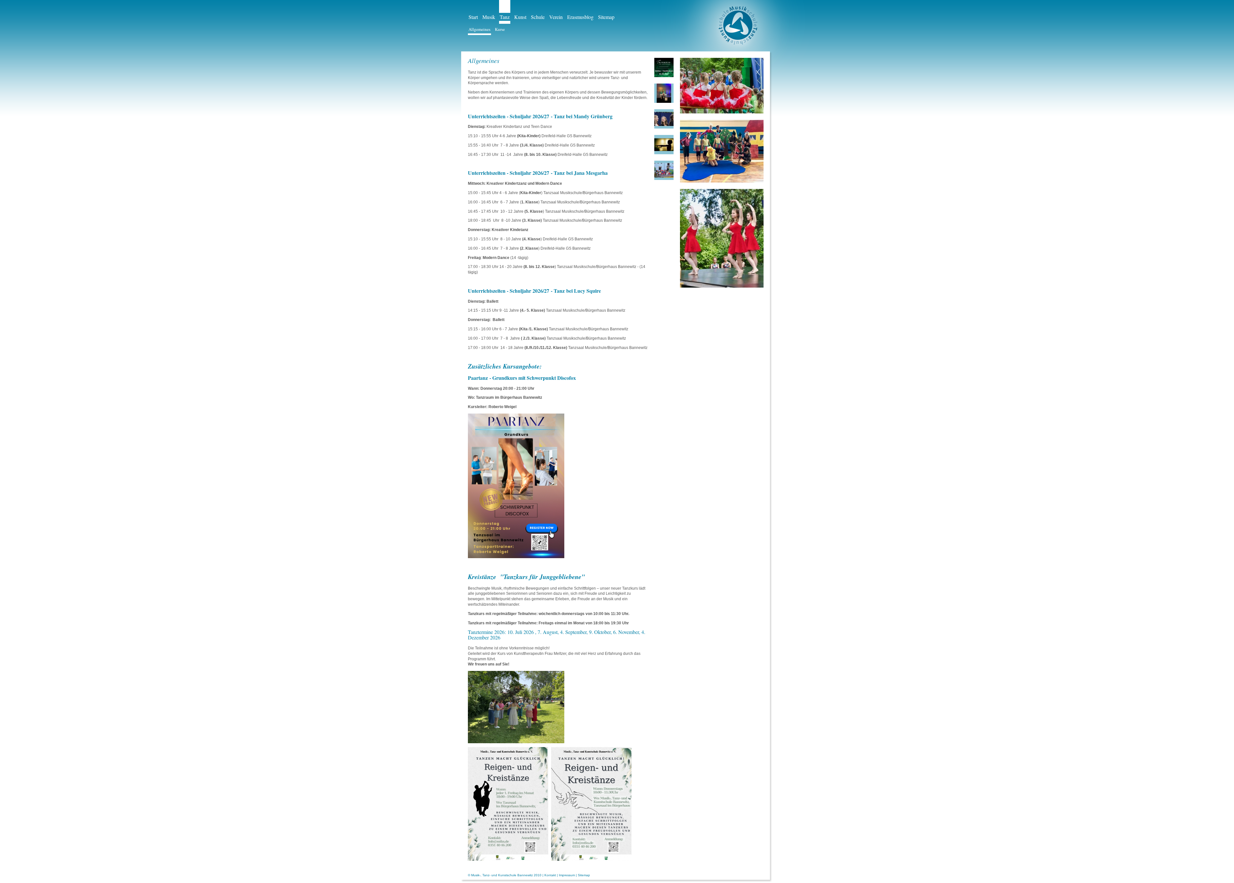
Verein (556, 16)
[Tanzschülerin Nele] (664, 93)
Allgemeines (479, 29)
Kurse (500, 29)
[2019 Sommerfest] (664, 119)
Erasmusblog (580, 16)
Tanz (505, 16)
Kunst (520, 16)
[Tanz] (664, 144)
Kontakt (550, 875)
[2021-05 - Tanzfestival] (664, 67)
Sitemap (606, 16)
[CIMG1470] (664, 170)
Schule (538, 16)
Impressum (567, 875)
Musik (488, 16)
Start (473, 16)
